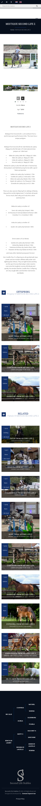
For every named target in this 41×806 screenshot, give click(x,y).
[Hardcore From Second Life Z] (20, 388)
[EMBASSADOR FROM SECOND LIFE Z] (20, 645)
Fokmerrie (20, 114)
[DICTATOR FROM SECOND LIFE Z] (20, 434)
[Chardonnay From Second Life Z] (20, 487)
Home (12, 30)
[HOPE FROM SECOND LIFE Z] (20, 322)
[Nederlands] (16, 2)
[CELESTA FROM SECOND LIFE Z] (20, 459)
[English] (20, 2)
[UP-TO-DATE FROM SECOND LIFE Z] (20, 673)
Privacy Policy (20, 799)
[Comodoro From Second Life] (20, 358)
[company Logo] (20, 777)
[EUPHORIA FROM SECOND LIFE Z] (20, 616)
